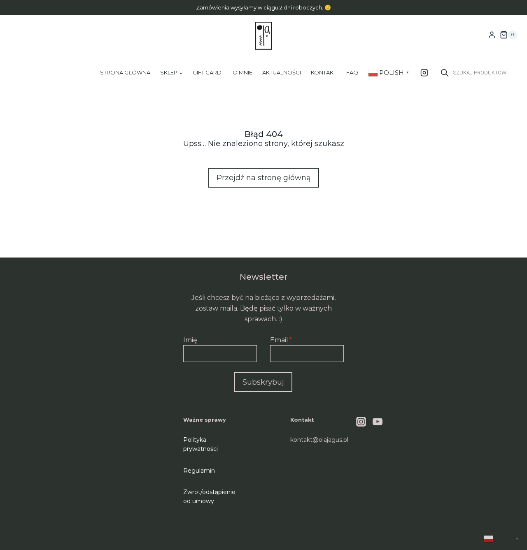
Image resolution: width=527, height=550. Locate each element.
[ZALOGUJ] (492, 35)
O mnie (242, 72)
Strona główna (125, 72)
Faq (352, 72)
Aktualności (281, 72)
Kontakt (323, 72)
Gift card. (208, 72)
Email (281, 340)
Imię (190, 340)
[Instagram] (424, 73)
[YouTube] (377, 422)
